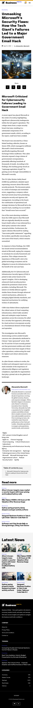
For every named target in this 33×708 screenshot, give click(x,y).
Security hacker (7, 460)
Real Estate (5, 506)
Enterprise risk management (11, 451)
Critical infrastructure (22, 442)
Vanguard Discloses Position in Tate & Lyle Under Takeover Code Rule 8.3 (24, 588)
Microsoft (5, 455)
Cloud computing (8, 442)
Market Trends (6, 514)
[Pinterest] (19, 87)
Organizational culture (9, 457)
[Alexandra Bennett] (6, 407)
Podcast (21, 457)
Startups (4, 488)
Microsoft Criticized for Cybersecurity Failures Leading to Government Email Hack (16, 473)
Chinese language (17, 439)
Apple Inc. (5, 439)
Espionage (26, 451)
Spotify (16, 460)
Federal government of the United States (16, 453)
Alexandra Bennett (22, 46)
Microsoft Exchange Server (19, 455)
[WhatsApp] (24, 87)
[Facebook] (8, 87)
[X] (14, 87)
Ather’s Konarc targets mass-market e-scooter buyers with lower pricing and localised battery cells (16, 492)
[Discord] (14, 703)
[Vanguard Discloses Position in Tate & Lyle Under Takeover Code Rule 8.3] (24, 576)
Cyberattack (6, 444)
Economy (5, 10)
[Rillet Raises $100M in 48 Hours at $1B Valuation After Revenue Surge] (24, 548)
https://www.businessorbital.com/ (21, 389)
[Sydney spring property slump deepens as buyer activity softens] (9, 576)
